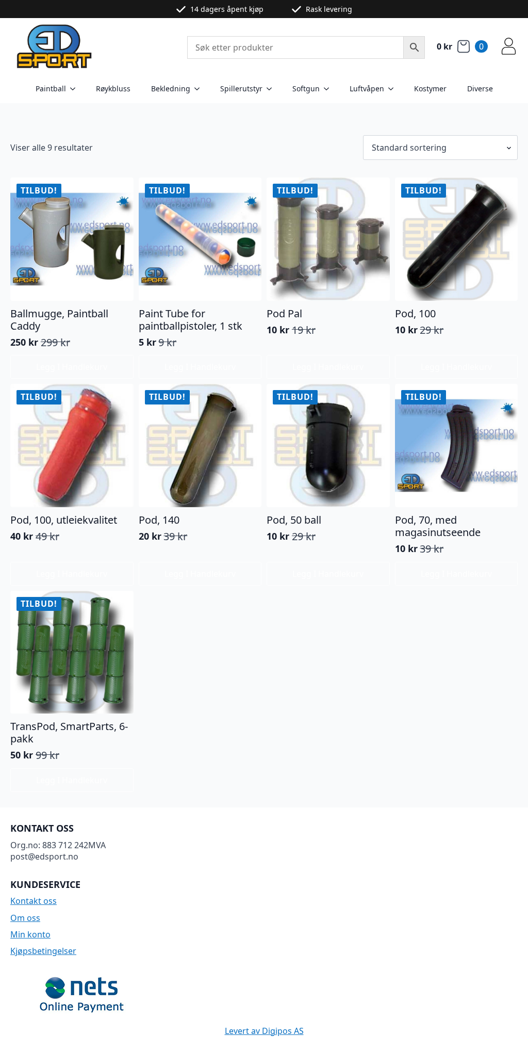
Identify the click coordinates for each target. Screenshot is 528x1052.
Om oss (25, 918)
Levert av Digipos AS (264, 1031)
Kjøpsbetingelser (43, 951)
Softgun (306, 88)
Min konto (30, 934)
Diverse (480, 88)
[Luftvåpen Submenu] (394, 89)
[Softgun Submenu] (329, 89)
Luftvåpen (367, 88)
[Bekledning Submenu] (200, 89)
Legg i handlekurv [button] (71, 367)
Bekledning (170, 88)
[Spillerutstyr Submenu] (272, 89)
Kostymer (430, 88)
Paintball (51, 88)
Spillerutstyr (241, 88)
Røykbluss (113, 88)
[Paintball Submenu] (76, 89)
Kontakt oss (33, 901)
